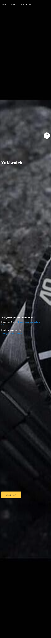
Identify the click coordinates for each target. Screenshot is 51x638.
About (14, 4)
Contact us (26, 4)
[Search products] (46, 135)
